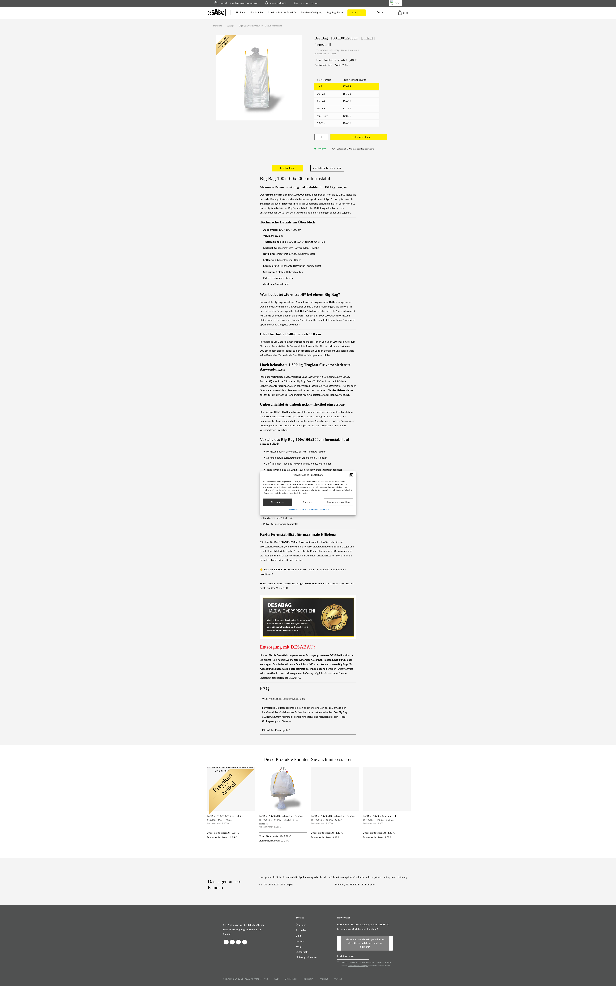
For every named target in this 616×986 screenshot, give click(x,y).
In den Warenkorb (360, 137)
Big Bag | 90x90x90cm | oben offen (381, 816)
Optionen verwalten (338, 502)
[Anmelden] (393, 12)
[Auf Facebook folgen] (226, 942)
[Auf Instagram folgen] (232, 942)
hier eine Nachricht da (320, 583)
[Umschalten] (353, 699)
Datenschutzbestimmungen (358, 966)
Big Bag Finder (335, 13)
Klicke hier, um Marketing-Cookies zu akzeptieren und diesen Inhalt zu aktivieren (365, 943)
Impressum (324, 509)
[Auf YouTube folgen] (244, 942)
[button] (351, 475)
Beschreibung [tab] (287, 168)
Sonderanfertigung (311, 13)
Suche (380, 12)
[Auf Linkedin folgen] (238, 942)
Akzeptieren (277, 502)
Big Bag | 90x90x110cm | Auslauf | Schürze (281, 816)
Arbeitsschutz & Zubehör (282, 13)
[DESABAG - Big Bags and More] (217, 12)
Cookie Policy (292, 509)
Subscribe (391, 939)
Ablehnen (308, 502)
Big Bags (240, 13)
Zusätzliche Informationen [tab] (327, 168)
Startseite (217, 26)
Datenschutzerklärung (309, 509)
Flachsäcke (256, 13)
